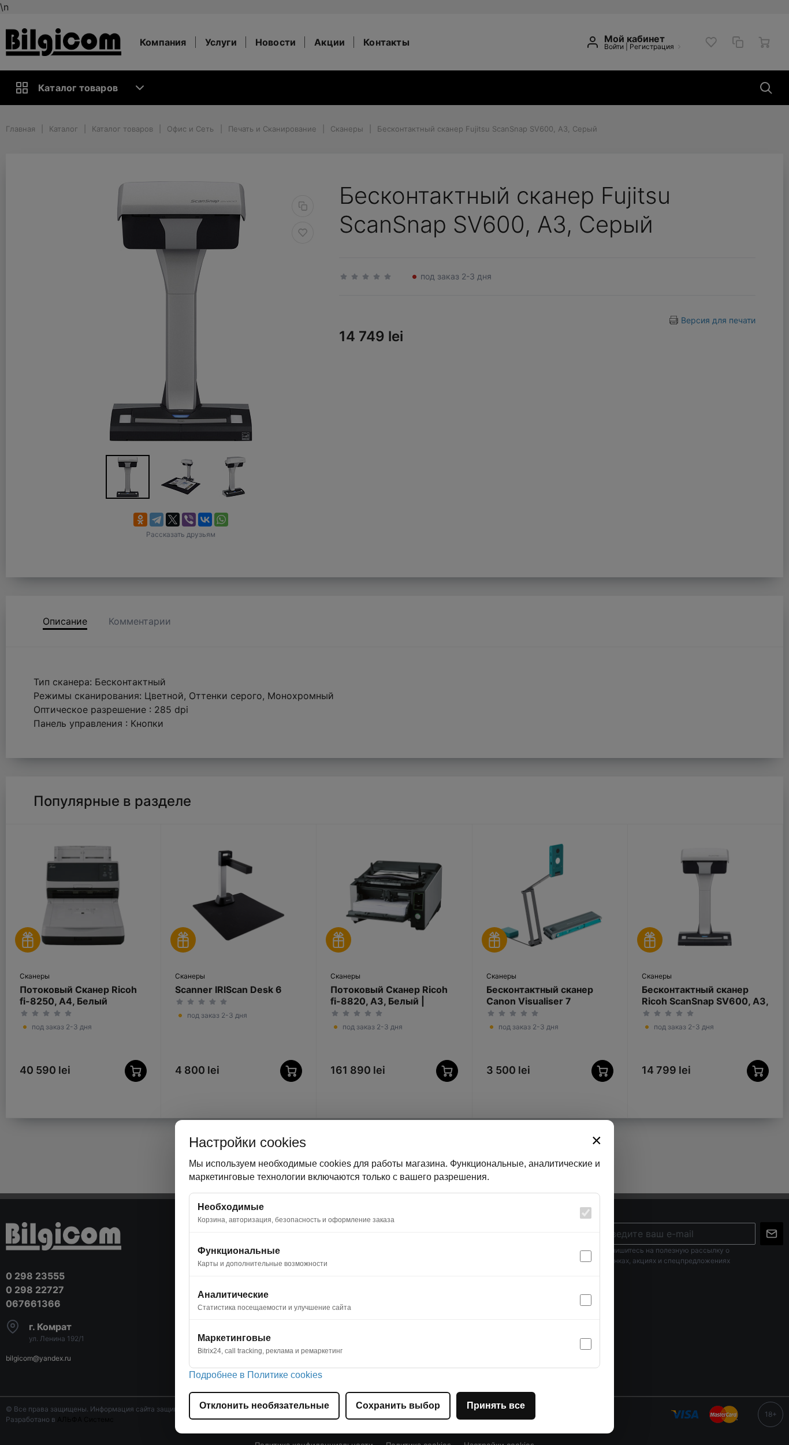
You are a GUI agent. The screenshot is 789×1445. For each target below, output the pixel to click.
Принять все (496, 1405)
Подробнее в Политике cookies (255, 1375)
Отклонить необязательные (264, 1405)
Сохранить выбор (398, 1405)
